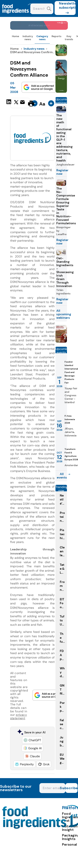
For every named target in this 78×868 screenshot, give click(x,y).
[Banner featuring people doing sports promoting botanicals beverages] (61, 92)
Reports (56, 36)
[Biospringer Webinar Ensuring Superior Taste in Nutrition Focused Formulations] (61, 341)
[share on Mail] (23, 103)
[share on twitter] (16, 103)
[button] (32, 740)
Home (15, 36)
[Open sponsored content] (39, 28)
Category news (42, 38)
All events (62, 475)
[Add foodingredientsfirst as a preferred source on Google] (39, 87)
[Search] (49, 9)
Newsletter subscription (67, 5)
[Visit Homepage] (19, 16)
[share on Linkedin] (9, 103)
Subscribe (71, 788)
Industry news (28, 38)
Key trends (69, 38)
